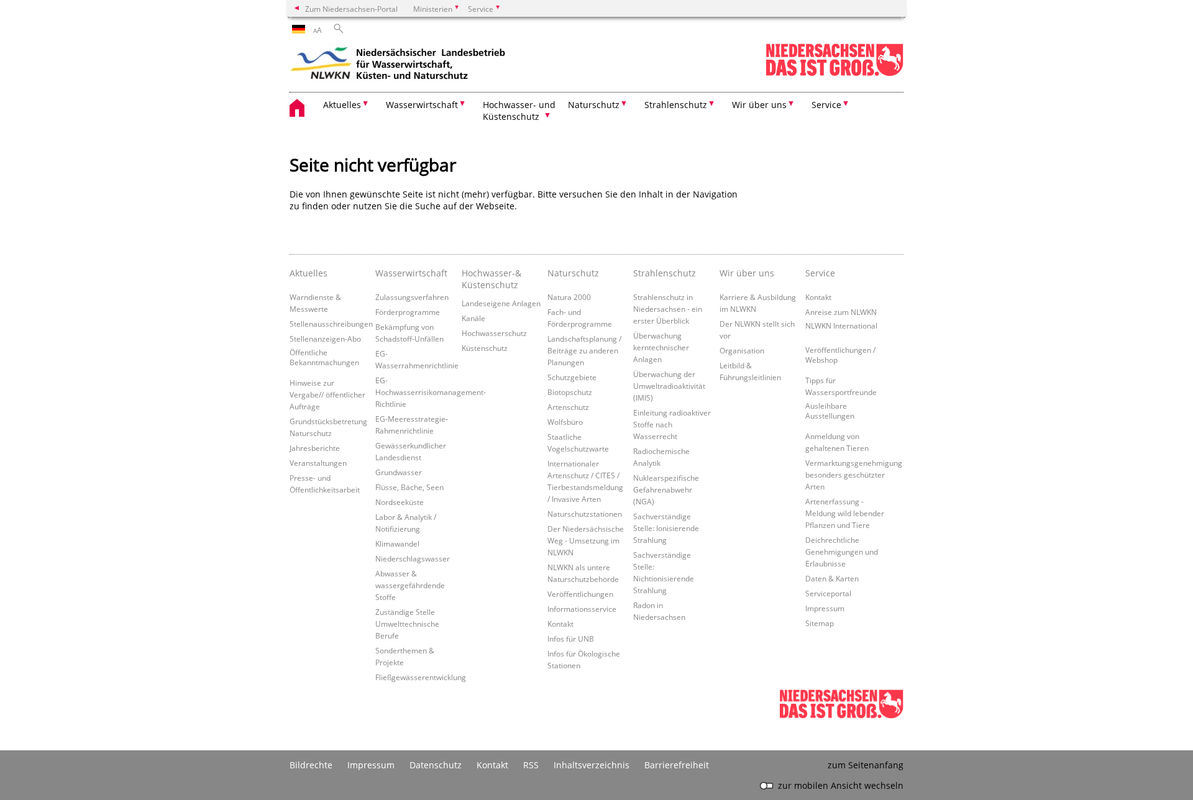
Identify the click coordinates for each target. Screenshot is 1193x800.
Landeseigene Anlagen (501, 303)
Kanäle (473, 318)
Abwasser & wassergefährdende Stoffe (410, 585)
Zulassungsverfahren (412, 297)
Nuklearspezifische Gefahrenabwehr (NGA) (666, 489)
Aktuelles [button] (342, 105)
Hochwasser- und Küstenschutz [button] (519, 110)
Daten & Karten (832, 578)
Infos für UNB (570, 638)
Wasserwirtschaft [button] (422, 105)
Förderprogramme (407, 312)
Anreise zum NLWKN (841, 312)
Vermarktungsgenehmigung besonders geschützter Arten (853, 474)
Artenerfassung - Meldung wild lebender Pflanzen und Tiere (844, 513)
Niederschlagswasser (412, 558)
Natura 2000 (569, 297)
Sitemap (819, 623)
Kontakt (560, 624)
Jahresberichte (315, 448)
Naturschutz (573, 273)
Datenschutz (435, 765)
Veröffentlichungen (580, 594)
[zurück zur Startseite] (398, 65)
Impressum (824, 608)
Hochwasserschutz (494, 333)
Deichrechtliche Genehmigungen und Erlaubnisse (841, 551)
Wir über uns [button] (759, 105)
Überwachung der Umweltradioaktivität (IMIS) (669, 385)
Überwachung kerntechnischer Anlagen (661, 347)
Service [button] (826, 105)
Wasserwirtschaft (411, 273)
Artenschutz (568, 407)
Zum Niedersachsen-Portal (351, 9)
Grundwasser (398, 472)
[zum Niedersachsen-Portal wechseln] (834, 74)
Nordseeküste (399, 502)
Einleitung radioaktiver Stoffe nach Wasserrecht (672, 424)
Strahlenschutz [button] (675, 105)
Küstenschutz (485, 348)
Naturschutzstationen (584, 514)
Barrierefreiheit (676, 765)
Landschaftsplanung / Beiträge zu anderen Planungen (584, 350)
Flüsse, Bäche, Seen (409, 487)
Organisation (742, 350)
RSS (531, 765)
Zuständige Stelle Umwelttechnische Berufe (407, 623)
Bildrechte (311, 765)
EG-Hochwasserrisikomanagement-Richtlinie (430, 392)
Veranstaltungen (318, 463)
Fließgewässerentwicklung (420, 677)
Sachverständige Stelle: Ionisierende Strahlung (666, 528)
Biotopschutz (569, 392)
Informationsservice (581, 609)
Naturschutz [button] (593, 105)
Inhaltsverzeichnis (591, 765)
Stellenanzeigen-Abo (325, 338)
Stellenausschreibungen (331, 324)
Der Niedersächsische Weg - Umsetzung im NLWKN (585, 540)
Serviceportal (828, 593)
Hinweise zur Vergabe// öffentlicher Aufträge (327, 394)
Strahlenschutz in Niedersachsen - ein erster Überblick (667, 308)
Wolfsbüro (565, 422)
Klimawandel (397, 543)
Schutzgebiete (571, 377)
